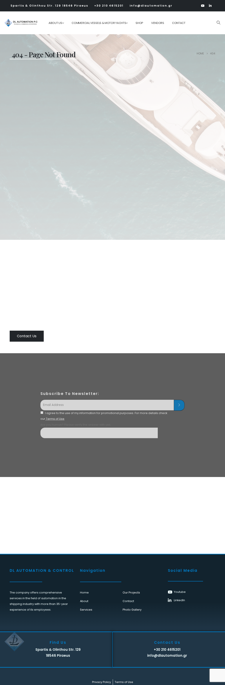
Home (84, 592)
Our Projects (131, 592)
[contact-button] (179, 405)
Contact (178, 23)
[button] (218, 22)
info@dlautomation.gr (151, 5)
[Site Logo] (17, 23)
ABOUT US (55, 23)
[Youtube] (203, 6)
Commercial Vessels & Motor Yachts (99, 23)
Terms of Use (54, 419)
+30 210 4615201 (108, 5)
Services (86, 609)
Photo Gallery (132, 609)
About (84, 601)
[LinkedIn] (210, 6)
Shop (139, 23)
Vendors (157, 23)
